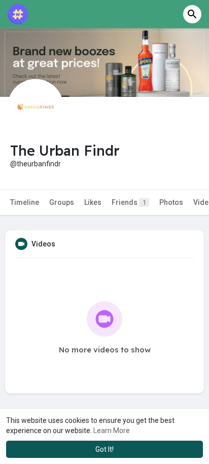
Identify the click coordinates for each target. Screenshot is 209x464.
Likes (92, 202)
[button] (192, 14)
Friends (129, 202)
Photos (171, 202)
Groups (61, 202)
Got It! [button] (104, 449)
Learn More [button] (111, 430)
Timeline (24, 202)
